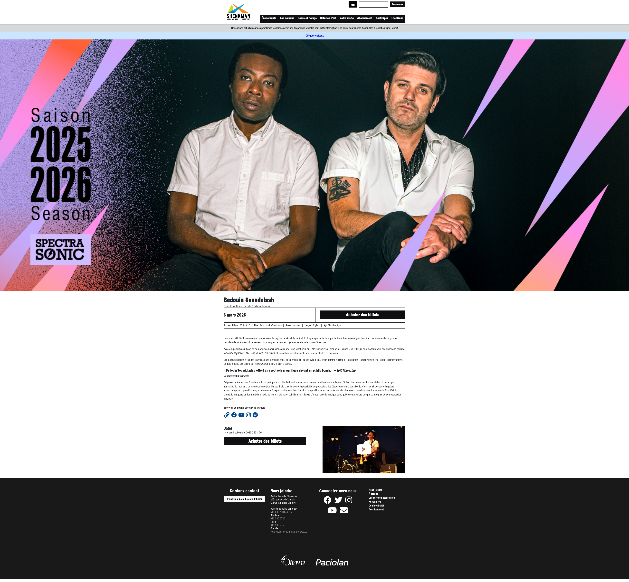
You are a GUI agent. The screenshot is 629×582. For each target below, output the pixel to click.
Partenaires (375, 501)
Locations (397, 18)
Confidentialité (381, 506)
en (353, 5)
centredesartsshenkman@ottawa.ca (288, 531)
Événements (269, 18)
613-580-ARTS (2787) (281, 512)
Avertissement (381, 510)
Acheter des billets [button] (362, 314)
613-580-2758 (277, 525)
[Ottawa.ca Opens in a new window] (292, 560)
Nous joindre (375, 489)
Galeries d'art (328, 18)
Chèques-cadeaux (315, 35)
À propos (373, 493)
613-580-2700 (277, 518)
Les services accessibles (382, 497)
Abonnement (364, 18)
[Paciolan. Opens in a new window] (332, 562)
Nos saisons (287, 18)
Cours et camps (307, 18)
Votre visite (347, 18)
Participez (382, 18)
